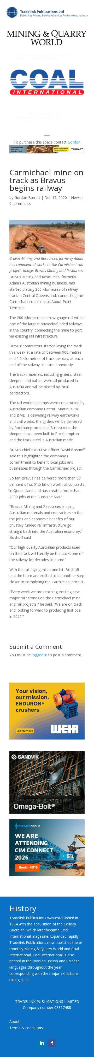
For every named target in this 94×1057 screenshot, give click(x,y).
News (76, 197)
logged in (39, 654)
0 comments (20, 203)
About (14, 1021)
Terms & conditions (26, 1027)
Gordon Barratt (27, 197)
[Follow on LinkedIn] (42, 1043)
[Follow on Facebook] (52, 1043)
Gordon (74, 142)
